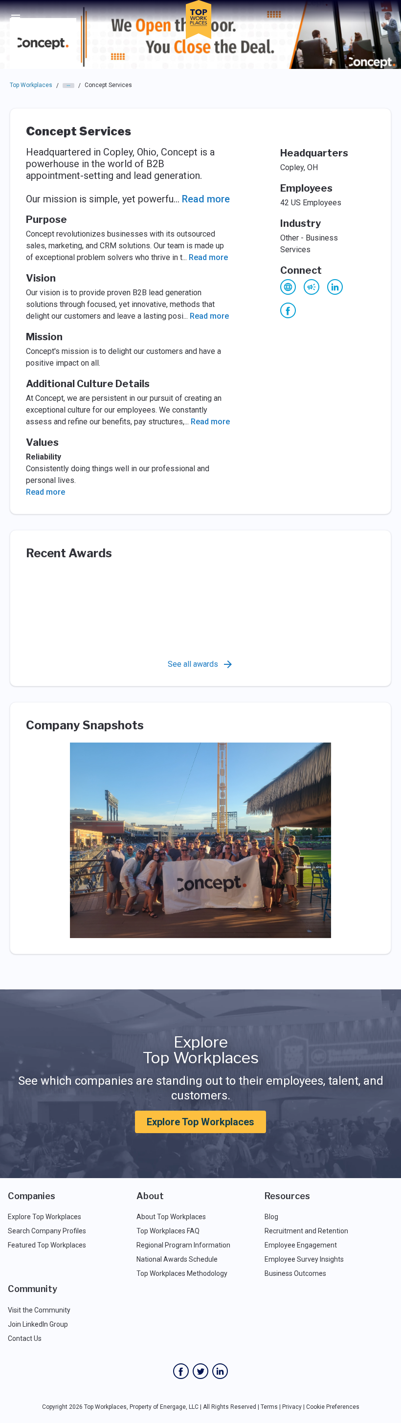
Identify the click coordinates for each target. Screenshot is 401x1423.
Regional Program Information (183, 1245)
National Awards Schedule (177, 1259)
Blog (271, 1217)
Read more (206, 199)
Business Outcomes (295, 1273)
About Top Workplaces (171, 1217)
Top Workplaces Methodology (181, 1273)
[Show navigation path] (68, 85)
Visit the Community (39, 1310)
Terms (269, 1406)
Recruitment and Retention (306, 1231)
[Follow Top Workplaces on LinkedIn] (220, 1371)
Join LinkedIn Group (38, 1324)
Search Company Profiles (47, 1231)
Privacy (292, 1406)
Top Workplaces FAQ (168, 1231)
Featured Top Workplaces (47, 1245)
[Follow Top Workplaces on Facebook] (181, 1371)
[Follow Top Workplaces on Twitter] (200, 1371)
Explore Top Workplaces (200, 1122)
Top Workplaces (31, 85)
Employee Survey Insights (304, 1259)
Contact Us (25, 1338)
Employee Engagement (301, 1245)
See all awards (193, 664)
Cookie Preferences (332, 1406)
